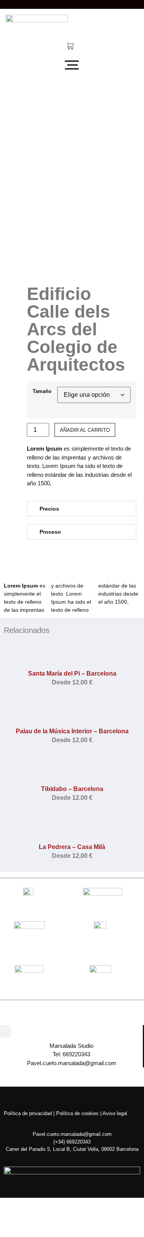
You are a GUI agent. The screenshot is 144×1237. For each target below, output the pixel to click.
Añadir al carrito (85, 430)
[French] (111, 3)
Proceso (50, 532)
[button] (81, 508)
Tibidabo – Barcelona (72, 789)
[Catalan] (96, 3)
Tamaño (42, 391)
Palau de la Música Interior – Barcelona (72, 731)
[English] (104, 3)
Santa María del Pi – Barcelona (72, 673)
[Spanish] (119, 3)
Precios (49, 509)
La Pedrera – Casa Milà (72, 847)
